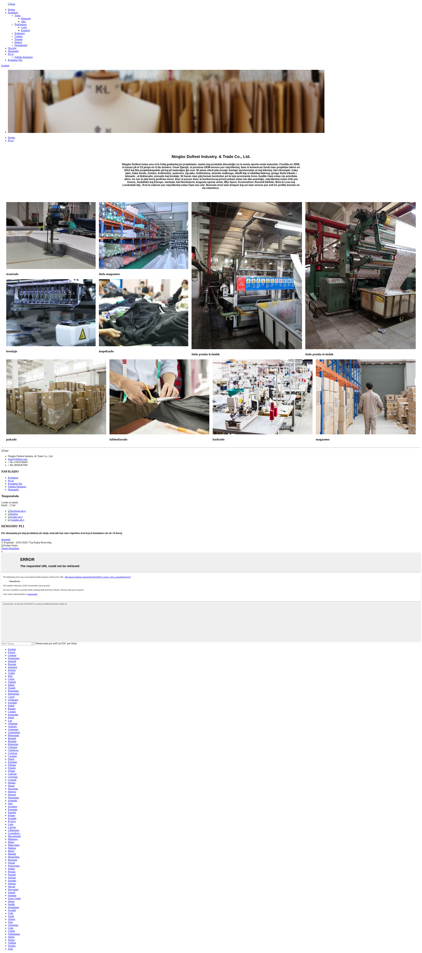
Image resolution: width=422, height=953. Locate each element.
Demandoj (13, 51)
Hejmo (11, 9)
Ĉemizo (19, 36)
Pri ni (11, 54)
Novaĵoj (12, 48)
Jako (23, 21)
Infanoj (18, 42)
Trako (18, 15)
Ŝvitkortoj (20, 33)
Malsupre (26, 18)
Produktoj (13, 12)
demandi (5, 539)
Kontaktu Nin (15, 60)
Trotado (19, 39)
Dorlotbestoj (21, 45)
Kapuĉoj (25, 30)
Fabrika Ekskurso (24, 57)
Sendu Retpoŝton (10, 548)
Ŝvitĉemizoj (21, 24)
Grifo (24, 27)
